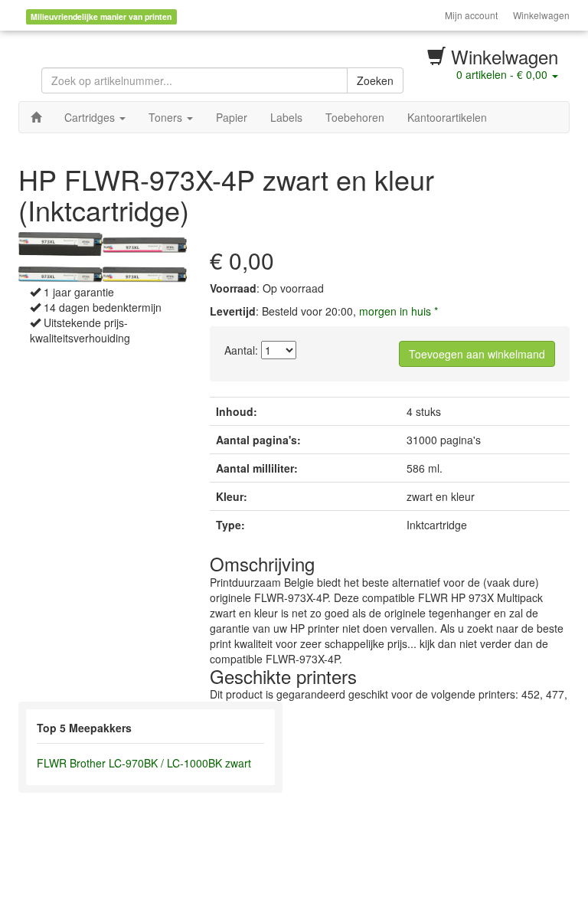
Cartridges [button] (91, 117)
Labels (286, 117)
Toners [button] (167, 117)
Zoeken (375, 80)
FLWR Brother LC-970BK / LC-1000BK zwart (144, 763)
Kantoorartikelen (447, 117)
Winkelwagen (541, 14)
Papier (231, 117)
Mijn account (471, 14)
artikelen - (501, 74)
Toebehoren (354, 117)
